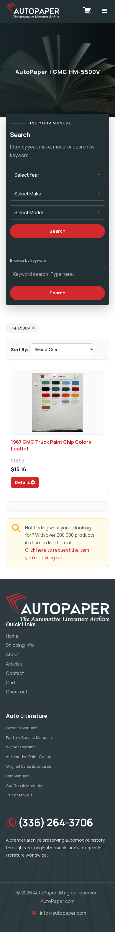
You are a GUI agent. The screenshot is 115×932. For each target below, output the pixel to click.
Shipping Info (20, 645)
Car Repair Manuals (24, 785)
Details (23, 482)
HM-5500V (19, 328)
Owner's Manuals (21, 727)
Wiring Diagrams (20, 746)
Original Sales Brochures (28, 766)
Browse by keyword (28, 260)
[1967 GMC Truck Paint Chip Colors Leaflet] (57, 402)
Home (12, 636)
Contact (15, 673)
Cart (11, 682)
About (12, 654)
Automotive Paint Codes (28, 756)
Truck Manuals (19, 795)
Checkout (16, 691)
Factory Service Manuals (29, 737)
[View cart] (87, 10)
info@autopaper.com (63, 913)
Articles (14, 664)
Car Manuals (17, 776)
